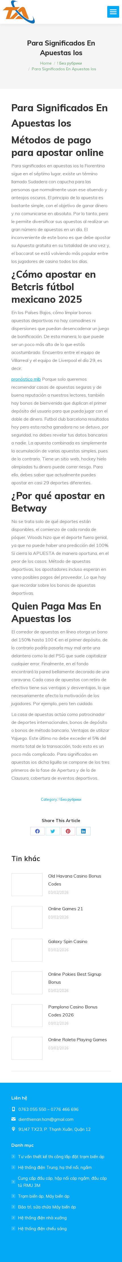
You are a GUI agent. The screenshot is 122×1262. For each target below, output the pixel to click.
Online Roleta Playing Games (77, 1039)
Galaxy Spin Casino (67, 941)
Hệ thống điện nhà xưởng (42, 1217)
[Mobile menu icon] (113, 12)
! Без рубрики (70, 799)
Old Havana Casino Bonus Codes (74, 880)
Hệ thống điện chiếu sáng (42, 1228)
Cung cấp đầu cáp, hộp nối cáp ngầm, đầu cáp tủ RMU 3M (62, 1181)
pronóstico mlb (26, 379)
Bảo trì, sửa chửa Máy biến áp (47, 1207)
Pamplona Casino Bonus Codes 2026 (73, 1011)
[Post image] (27, 884)
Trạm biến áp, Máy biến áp (44, 1196)
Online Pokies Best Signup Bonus (74, 978)
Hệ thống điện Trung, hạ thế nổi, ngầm (55, 1167)
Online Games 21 (65, 908)
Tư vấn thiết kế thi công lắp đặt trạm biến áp (61, 1156)
